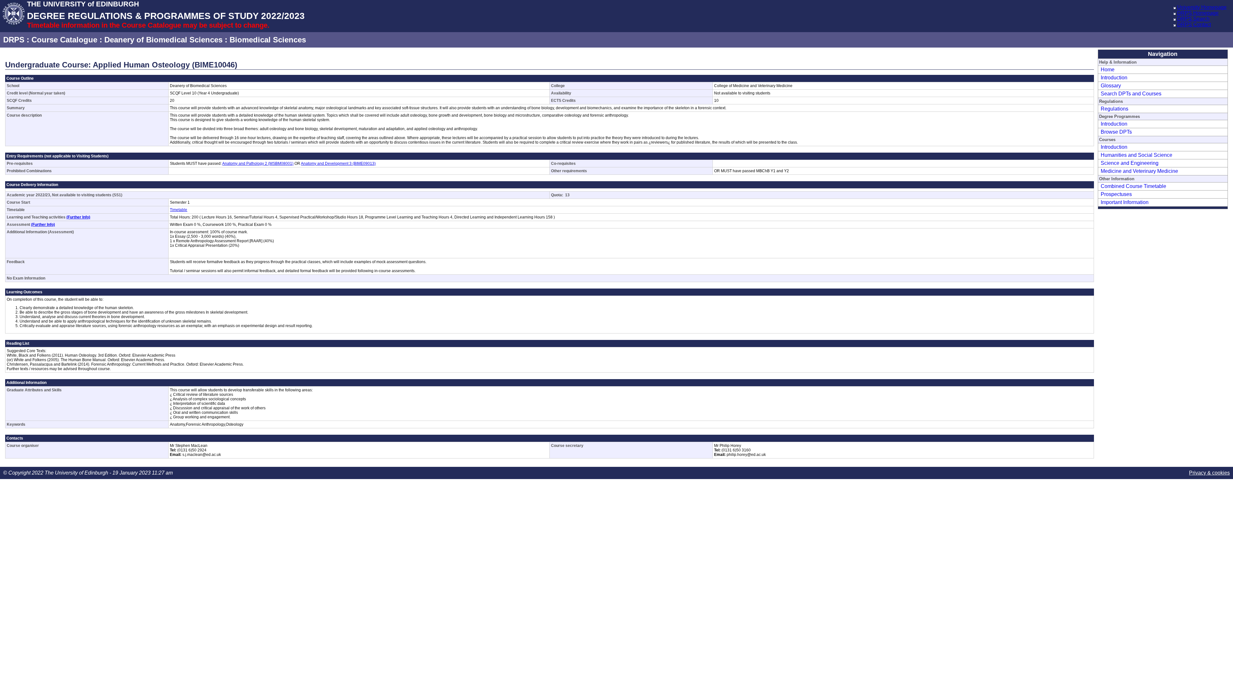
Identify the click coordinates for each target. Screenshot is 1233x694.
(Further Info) (78, 217)
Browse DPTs (1116, 132)
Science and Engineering (1130, 163)
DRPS (13, 39)
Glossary (1111, 85)
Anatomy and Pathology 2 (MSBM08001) (257, 163)
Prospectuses (1116, 194)
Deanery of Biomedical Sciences (163, 39)
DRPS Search (1193, 19)
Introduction (1114, 77)
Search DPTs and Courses (1131, 93)
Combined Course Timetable (1133, 186)
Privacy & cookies (1209, 473)
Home (1108, 69)
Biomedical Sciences (268, 39)
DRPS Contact (1194, 24)
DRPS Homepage (1198, 13)
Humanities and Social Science (1136, 155)
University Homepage (1202, 7)
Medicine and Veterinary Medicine (1139, 171)
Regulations (1114, 108)
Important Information (1125, 202)
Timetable (178, 210)
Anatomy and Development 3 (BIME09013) (338, 163)
